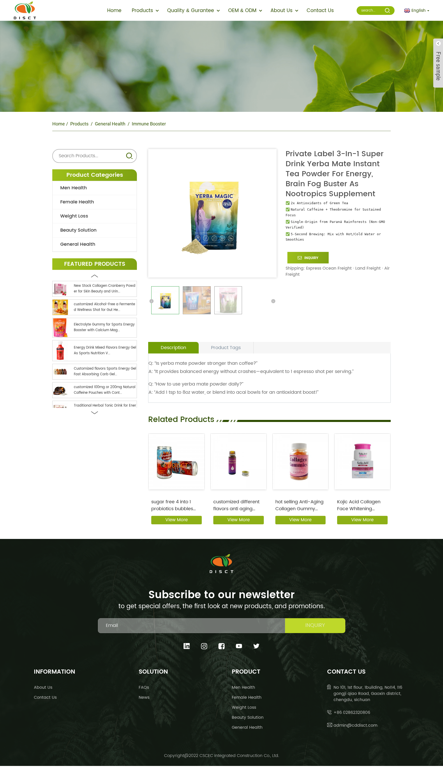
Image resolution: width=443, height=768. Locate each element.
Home (58, 123)
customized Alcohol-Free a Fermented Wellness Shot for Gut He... (104, 307)
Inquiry (311, 258)
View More (176, 520)
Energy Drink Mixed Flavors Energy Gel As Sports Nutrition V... (105, 350)
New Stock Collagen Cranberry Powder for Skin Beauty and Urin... (104, 288)
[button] (94, 276)
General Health (110, 123)
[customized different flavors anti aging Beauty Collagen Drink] (238, 461)
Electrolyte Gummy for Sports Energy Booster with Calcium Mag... (104, 327)
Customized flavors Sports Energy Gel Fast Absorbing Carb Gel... (105, 371)
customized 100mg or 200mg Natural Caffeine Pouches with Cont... (104, 390)
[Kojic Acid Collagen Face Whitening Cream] (362, 461)
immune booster (149, 123)
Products (79, 123)
